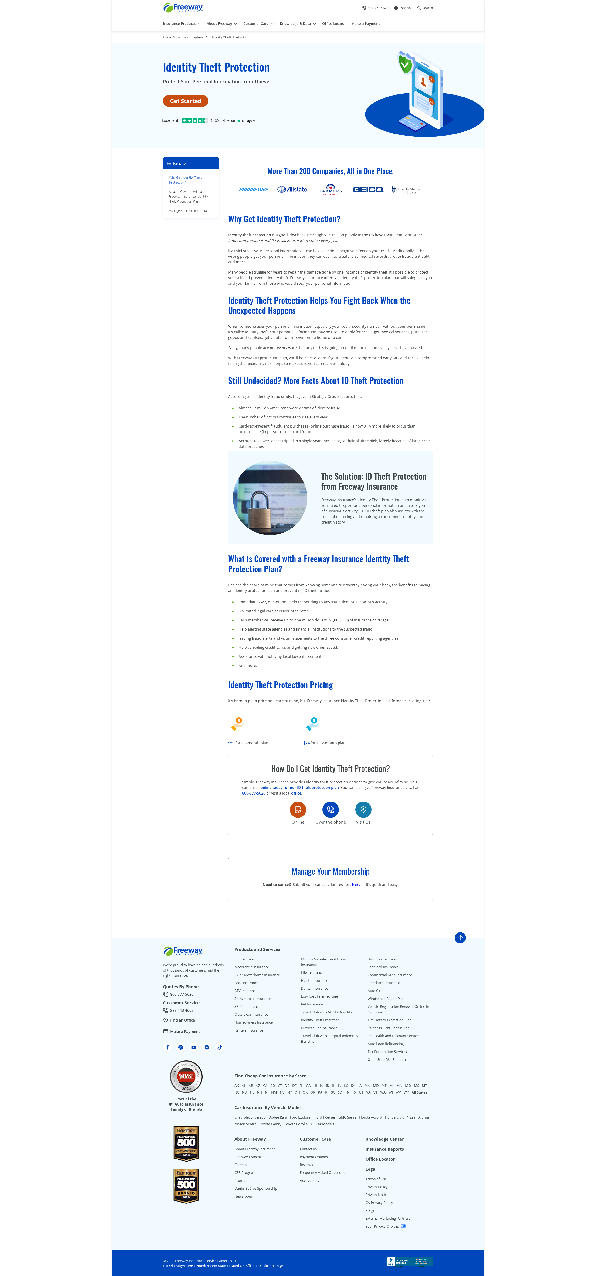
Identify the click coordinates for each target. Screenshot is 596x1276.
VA (368, 1092)
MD (376, 1085)
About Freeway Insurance (254, 1148)
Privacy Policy (377, 1186)
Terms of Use (376, 1178)
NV (282, 1092)
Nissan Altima (418, 1117)
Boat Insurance (246, 982)
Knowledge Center (385, 1139)
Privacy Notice (377, 1194)
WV (398, 1092)
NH (259, 1092)
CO (272, 1085)
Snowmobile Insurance (252, 998)
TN (347, 1092)
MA (367, 1085)
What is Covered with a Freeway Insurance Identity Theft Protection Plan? (188, 196)
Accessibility (309, 1180)
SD (340, 1092)
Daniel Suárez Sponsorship (255, 1188)
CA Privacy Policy (379, 1202)
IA (321, 1085)
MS (416, 1085)
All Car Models (322, 1124)
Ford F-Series (325, 1117)
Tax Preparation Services (387, 1051)
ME (384, 1085)
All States (419, 1092)
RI (326, 1092)
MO (408, 1085)
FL (301, 1085)
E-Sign (370, 1210)
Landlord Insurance (383, 967)
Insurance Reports (385, 1149)
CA (265, 1085)
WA (383, 1092)
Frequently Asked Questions (322, 1172)
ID (327, 1085)
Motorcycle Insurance (251, 967)
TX (354, 1092)
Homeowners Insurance (253, 1022)
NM (274, 1092)
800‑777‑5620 (253, 793)
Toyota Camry (270, 1124)
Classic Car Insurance (251, 1014)
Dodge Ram (277, 1117)
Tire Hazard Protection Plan (389, 1020)
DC (287, 1085)
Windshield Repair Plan (386, 998)
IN (339, 1085)
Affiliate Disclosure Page (264, 1265)
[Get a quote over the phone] (330, 810)
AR (251, 1085)
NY (289, 1092)
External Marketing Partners (388, 1218)
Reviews (306, 1164)
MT (424, 1085)
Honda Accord (370, 1117)
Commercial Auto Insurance (390, 974)
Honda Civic (394, 1117)
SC (333, 1092)
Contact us (308, 1148)
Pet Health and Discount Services (394, 1035)
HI (315, 1085)
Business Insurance (383, 959)
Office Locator (380, 1159)
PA (320, 1092)
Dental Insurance (314, 988)
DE (294, 1085)
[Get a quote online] (298, 810)
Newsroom (243, 1196)
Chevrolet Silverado (250, 1117)
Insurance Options (190, 37)
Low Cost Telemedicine (319, 996)
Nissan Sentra (245, 1124)
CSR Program (244, 1172)
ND (244, 1092)
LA (360, 1085)
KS (346, 1085)
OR (312, 1092)
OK (305, 1092)
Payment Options (314, 1156)
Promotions (243, 1180)
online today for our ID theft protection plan (300, 787)
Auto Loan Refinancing (386, 1043)
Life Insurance (312, 972)
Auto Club (375, 990)
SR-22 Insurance (247, 1006)
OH (297, 1092)
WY (406, 1092)
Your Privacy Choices (383, 1226)
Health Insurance (314, 980)
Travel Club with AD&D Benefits (326, 1012)
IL (333, 1085)
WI (391, 1092)
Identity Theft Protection (230, 37)
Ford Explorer (301, 1117)
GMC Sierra (347, 1117)
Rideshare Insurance (384, 982)
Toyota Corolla (296, 1124)
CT (280, 1085)
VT (375, 1092)
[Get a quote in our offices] (363, 810)
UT (361, 1092)
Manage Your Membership (188, 210)
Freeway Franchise (249, 1156)
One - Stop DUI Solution (387, 1059)
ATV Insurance (245, 990)
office (296, 793)
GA (308, 1085)
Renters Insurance (248, 1030)
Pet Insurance (312, 1004)
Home (167, 37)
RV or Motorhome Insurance (257, 974)
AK (236, 1085)
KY (353, 1085)
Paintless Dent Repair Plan (389, 1027)
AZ (258, 1085)
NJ (266, 1092)
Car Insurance (245, 959)
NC (236, 1092)
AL (244, 1085)
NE (252, 1092)
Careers (240, 1164)
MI (391, 1085)
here (356, 884)
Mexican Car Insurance (319, 1027)
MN (399, 1085)
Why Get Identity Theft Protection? (185, 179)
